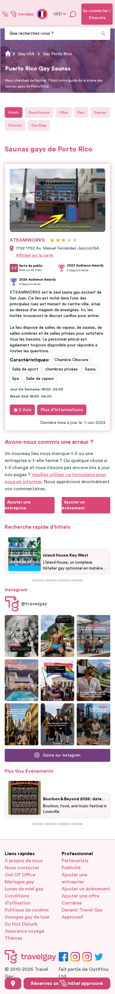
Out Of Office (20, 874)
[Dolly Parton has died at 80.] (21, 636)
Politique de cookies (27, 910)
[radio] (52, 241)
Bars (81, 112)
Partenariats (75, 860)
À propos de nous (23, 860)
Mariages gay (19, 882)
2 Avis (25, 409)
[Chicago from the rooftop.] (93, 724)
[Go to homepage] (22, 14)
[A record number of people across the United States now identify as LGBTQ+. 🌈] (57, 680)
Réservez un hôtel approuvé (67, 983)
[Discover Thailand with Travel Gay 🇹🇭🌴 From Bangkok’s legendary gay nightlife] (57, 636)
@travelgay (34, 604)
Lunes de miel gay (24, 889)
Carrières (72, 903)
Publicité (71, 867)
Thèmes (13, 938)
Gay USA (26, 54)
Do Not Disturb (21, 924)
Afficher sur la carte (34, 255)
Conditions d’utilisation (18, 899)
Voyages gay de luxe (27, 917)
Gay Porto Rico (57, 54)
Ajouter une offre (80, 896)
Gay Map (38, 125)
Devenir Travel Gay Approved (82, 913)
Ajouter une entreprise (74, 878)
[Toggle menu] (5, 14)
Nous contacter (22, 867)
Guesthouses (39, 112)
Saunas (100, 112)
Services (15, 125)
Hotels (13, 112)
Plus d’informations (62, 409)
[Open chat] (73, 14)
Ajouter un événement (86, 889)
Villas (63, 112)
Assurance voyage (24, 931)
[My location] (13, 983)
